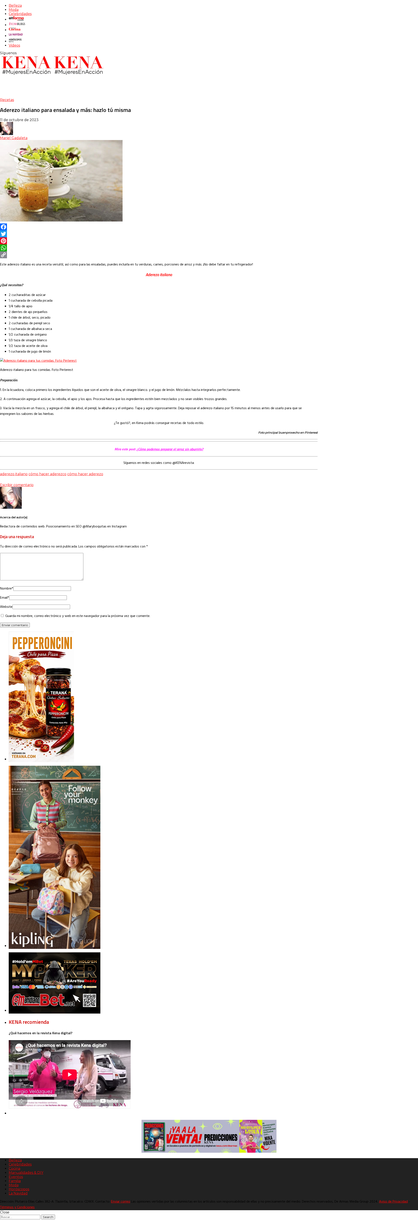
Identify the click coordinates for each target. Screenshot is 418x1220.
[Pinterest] (159, 240)
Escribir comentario (17, 485)
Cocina (14, 1168)
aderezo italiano (14, 474)
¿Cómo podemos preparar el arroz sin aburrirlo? (170, 449)
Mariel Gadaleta (13, 138)
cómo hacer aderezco (47, 474)
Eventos (16, 1177)
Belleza (15, 5)
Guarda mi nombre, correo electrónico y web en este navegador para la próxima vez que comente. (77, 616)
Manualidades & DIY (26, 1173)
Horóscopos (19, 1189)
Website (6, 607)
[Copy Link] (159, 254)
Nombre (6, 588)
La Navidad (18, 1193)
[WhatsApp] (159, 247)
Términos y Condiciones (17, 1207)
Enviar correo (120, 1202)
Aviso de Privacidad (393, 1202)
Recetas (7, 100)
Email (4, 598)
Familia (15, 1181)
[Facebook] (159, 226)
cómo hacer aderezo (85, 474)
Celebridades (20, 14)
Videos (14, 45)
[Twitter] (159, 233)
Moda (14, 10)
